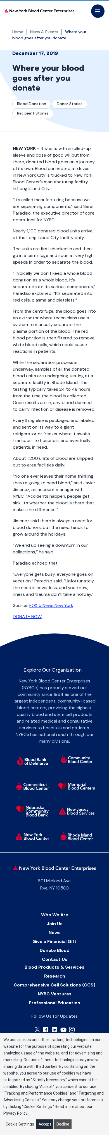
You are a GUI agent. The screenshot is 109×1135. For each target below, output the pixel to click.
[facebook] (45, 1029)
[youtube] (63, 1029)
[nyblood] (32, 836)
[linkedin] (54, 1029)
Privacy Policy (15, 1113)
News (55, 932)
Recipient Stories (33, 113)
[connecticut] (32, 786)
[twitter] (37, 1029)
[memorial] (77, 786)
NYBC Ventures (55, 994)
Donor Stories (69, 103)
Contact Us (54, 959)
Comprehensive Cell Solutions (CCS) (54, 985)
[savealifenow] (77, 759)
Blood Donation (31, 103)
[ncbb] (32, 811)
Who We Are (54, 915)
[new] (77, 811)
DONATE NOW (27, 616)
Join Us (55, 924)
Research (54, 976)
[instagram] (72, 1029)
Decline (62, 1124)
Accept (45, 1124)
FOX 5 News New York (51, 605)
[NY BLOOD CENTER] (39, 11)
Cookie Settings (20, 1124)
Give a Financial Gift (54, 941)
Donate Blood (55, 950)
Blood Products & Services (54, 967)
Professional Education (54, 1003)
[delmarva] (32, 761)
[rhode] (77, 836)
